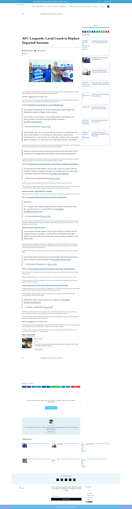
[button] (26, 387)
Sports (26, 53)
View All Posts (38, 349)
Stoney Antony (38, 339)
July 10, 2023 (55, 178)
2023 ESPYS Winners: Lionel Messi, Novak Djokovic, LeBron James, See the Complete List (51, 268)
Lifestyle (95, 6)
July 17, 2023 (46, 126)
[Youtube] (108, 2)
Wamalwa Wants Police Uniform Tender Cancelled (38, 443)
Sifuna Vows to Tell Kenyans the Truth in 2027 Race (39, 458)
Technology (72, 6)
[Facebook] (96, 2)
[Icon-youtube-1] (66, 480)
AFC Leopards (29, 383)
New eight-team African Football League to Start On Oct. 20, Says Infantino (47, 197)
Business (49, 6)
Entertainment (40, 6)
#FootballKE (60, 209)
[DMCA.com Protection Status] (89, 501)
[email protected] (26, 1)
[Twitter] (99, 2)
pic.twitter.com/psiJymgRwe (59, 173)
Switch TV (31, 96)
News (33, 6)
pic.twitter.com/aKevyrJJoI (62, 259)
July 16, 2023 (52, 264)
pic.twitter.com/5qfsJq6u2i (32, 302)
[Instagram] (102, 2)
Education (55, 6)
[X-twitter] (62, 480)
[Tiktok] (110, 2)
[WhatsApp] (105, 2)
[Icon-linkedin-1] (70, 480)
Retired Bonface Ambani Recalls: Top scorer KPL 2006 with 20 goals (45, 105)
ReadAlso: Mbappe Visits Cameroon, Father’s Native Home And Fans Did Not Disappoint (45, 285)
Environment (62, 6)
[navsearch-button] (108, 6)
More (102, 6)
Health (84, 6)
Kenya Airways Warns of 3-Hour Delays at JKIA (96, 458)
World (88, 6)
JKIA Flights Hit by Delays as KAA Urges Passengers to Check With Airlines (100, 134)
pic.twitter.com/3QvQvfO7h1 (33, 122)
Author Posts (51, 431)
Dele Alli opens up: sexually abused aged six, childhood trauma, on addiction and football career (53, 164)
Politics (79, 6)
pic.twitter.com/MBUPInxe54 (33, 211)
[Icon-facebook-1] (58, 480)
